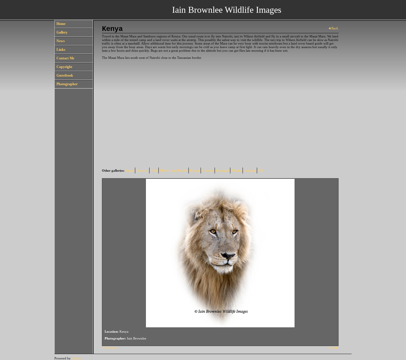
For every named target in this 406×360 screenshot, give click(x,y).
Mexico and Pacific (173, 170)
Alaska (236, 170)
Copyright (64, 67)
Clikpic (76, 358)
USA (154, 170)
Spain (130, 170)
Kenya (194, 170)
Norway (142, 170)
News (60, 41)
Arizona (250, 170)
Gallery (61, 32)
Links (60, 50)
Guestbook (64, 75)
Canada (207, 170)
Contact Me (65, 58)
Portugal (222, 170)
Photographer (67, 84)
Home (60, 24)
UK (260, 170)
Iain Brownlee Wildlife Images (226, 10)
